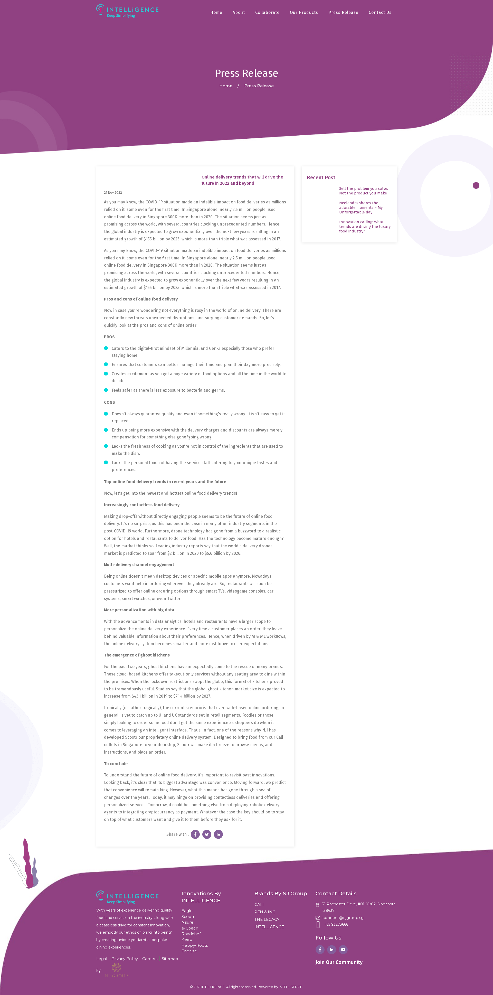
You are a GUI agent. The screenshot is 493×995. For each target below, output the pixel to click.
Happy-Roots (195, 945)
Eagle (187, 910)
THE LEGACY (266, 919)
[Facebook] (320, 949)
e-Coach (190, 928)
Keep (187, 939)
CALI (259, 904)
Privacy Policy (124, 958)
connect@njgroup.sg (343, 917)
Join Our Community (339, 962)
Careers (149, 958)
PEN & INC (264, 911)
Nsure (187, 922)
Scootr (188, 916)
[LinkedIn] (331, 949)
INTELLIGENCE (269, 926)
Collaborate (267, 12)
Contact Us (380, 12)
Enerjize (189, 951)
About (239, 12)
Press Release (343, 12)
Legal (101, 958)
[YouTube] (343, 949)
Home (216, 12)
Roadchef (191, 933)
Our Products (304, 12)
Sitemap (170, 958)
